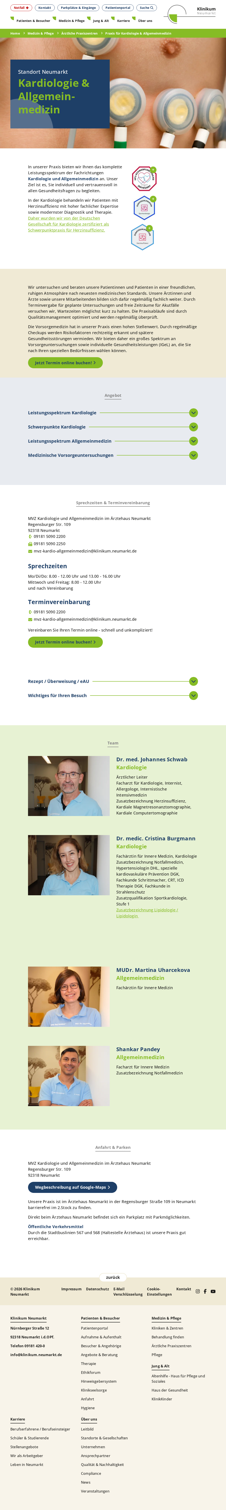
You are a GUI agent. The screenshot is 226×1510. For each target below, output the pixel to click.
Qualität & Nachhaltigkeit (102, 1464)
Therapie (88, 1363)
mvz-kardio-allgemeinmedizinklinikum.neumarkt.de (85, 551)
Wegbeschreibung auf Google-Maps (70, 1187)
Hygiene (88, 1407)
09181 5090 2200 (49, 536)
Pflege (157, 1354)
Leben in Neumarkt (26, 1464)
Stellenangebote (24, 1446)
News (85, 1482)
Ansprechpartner (95, 1455)
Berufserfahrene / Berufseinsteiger (40, 1429)
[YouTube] (213, 1291)
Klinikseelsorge (94, 1390)
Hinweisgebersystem (99, 1381)
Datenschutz (97, 1289)
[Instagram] (198, 1291)
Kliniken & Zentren (167, 1328)
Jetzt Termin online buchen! (63, 362)
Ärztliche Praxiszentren (171, 1345)
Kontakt (183, 1289)
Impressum (71, 1289)
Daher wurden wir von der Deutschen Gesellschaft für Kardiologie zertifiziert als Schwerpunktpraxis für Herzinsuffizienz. (68, 224)
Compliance (91, 1473)
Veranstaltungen (95, 1491)
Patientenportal (94, 1328)
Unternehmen (93, 1446)
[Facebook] (205, 1291)
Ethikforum (90, 1372)
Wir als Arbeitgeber (26, 1455)
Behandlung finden (168, 1337)
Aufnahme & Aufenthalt (101, 1337)
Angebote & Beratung (99, 1354)
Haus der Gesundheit (170, 1390)
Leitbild (87, 1429)
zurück (113, 1277)
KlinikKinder (162, 1399)
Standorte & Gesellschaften (104, 1438)
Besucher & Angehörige (101, 1345)
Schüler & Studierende (29, 1438)
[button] (21, 7)
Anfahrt (87, 1399)
